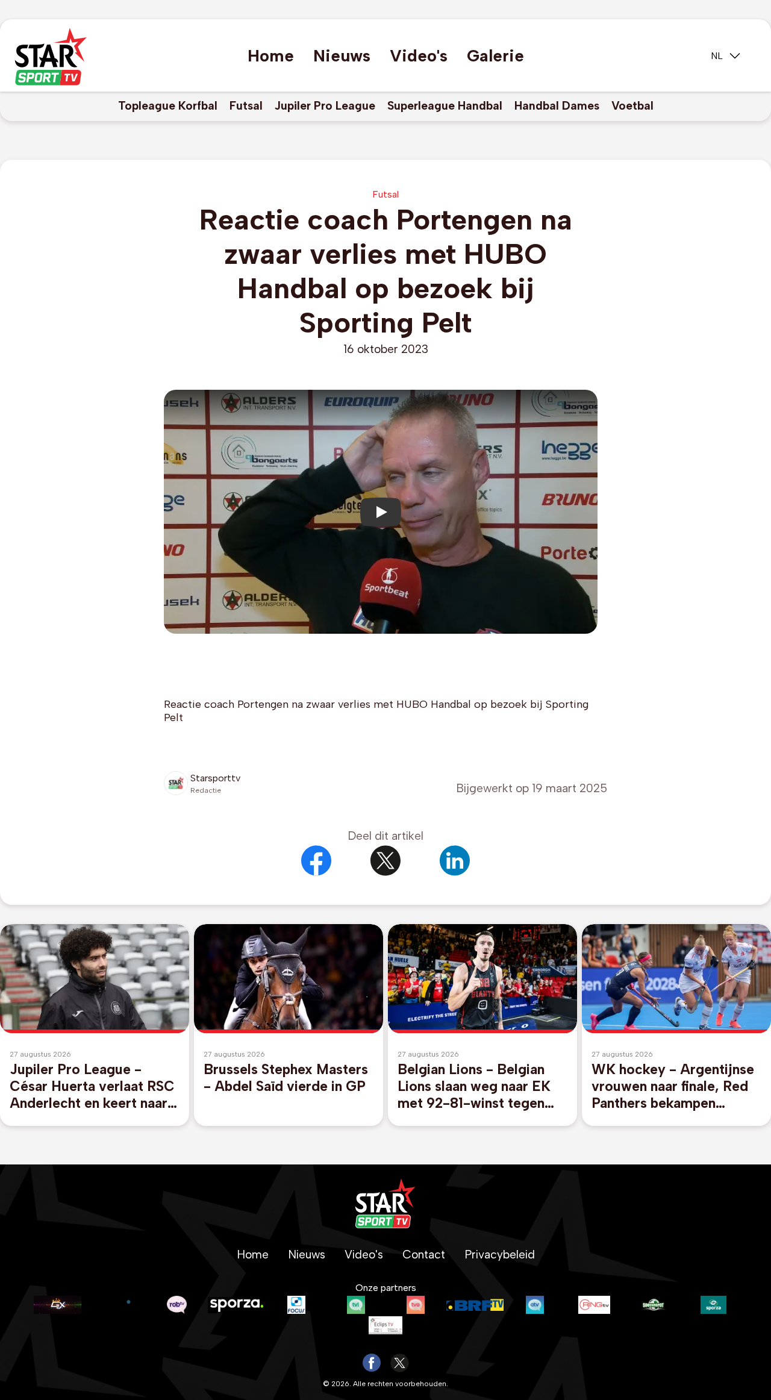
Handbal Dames (556, 106)
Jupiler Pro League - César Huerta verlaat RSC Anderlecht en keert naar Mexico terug (92, 1086)
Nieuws (341, 56)
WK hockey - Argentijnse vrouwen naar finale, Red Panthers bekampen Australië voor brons (673, 1086)
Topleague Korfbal (167, 106)
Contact (423, 1254)
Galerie (495, 56)
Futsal (246, 106)
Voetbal (632, 106)
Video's (419, 56)
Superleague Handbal (444, 106)
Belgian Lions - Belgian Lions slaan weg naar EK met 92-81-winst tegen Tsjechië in (474, 1086)
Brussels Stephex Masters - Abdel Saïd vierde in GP (286, 1078)
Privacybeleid (499, 1254)
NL (717, 55)
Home (271, 56)
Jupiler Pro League (325, 106)
